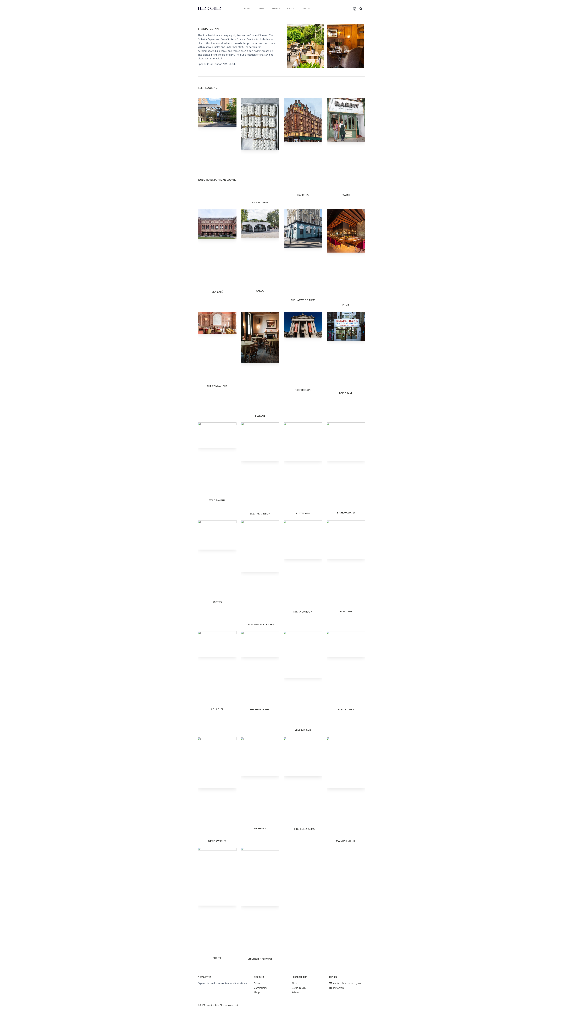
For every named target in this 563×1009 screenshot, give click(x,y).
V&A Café (217, 291)
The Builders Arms (303, 829)
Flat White (303, 513)
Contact (307, 8)
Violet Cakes (260, 202)
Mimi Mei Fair (303, 730)
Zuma (345, 305)
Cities (261, 8)
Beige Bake (345, 393)
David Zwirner (217, 841)
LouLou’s (217, 709)
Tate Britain (303, 390)
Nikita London (302, 611)
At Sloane (345, 611)
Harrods (303, 195)
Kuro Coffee (346, 709)
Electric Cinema (260, 513)
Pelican (260, 415)
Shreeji (217, 958)
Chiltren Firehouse (260, 958)
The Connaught (217, 386)
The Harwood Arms (303, 300)
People (276, 8)
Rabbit (346, 194)
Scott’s (217, 602)
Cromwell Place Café (260, 624)
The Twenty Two (260, 709)
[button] (361, 8)
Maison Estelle (346, 841)
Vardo (260, 290)
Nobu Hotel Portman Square (217, 179)
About (290, 8)
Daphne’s (260, 828)
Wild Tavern (217, 500)
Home (247, 8)
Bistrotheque (346, 513)
